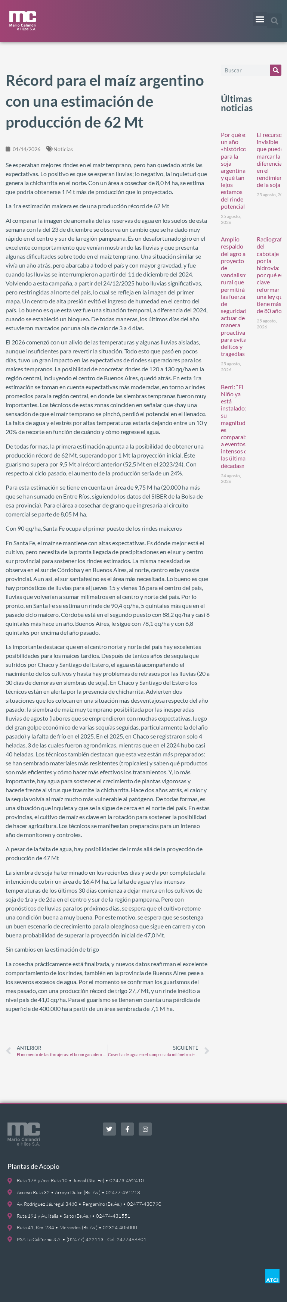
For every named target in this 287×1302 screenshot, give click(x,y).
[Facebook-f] (127, 1129)
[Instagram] (145, 1129)
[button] (260, 19)
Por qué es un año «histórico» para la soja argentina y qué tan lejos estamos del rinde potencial (235, 170)
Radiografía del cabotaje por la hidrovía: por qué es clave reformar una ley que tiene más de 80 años (271, 274)
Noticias (63, 149)
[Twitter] (109, 1129)
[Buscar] (275, 70)
